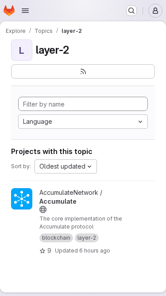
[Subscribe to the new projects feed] (83, 71)
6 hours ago (94, 250)
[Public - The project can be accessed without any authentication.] (42, 209)
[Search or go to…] (131, 10)
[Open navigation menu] (25, 11)
